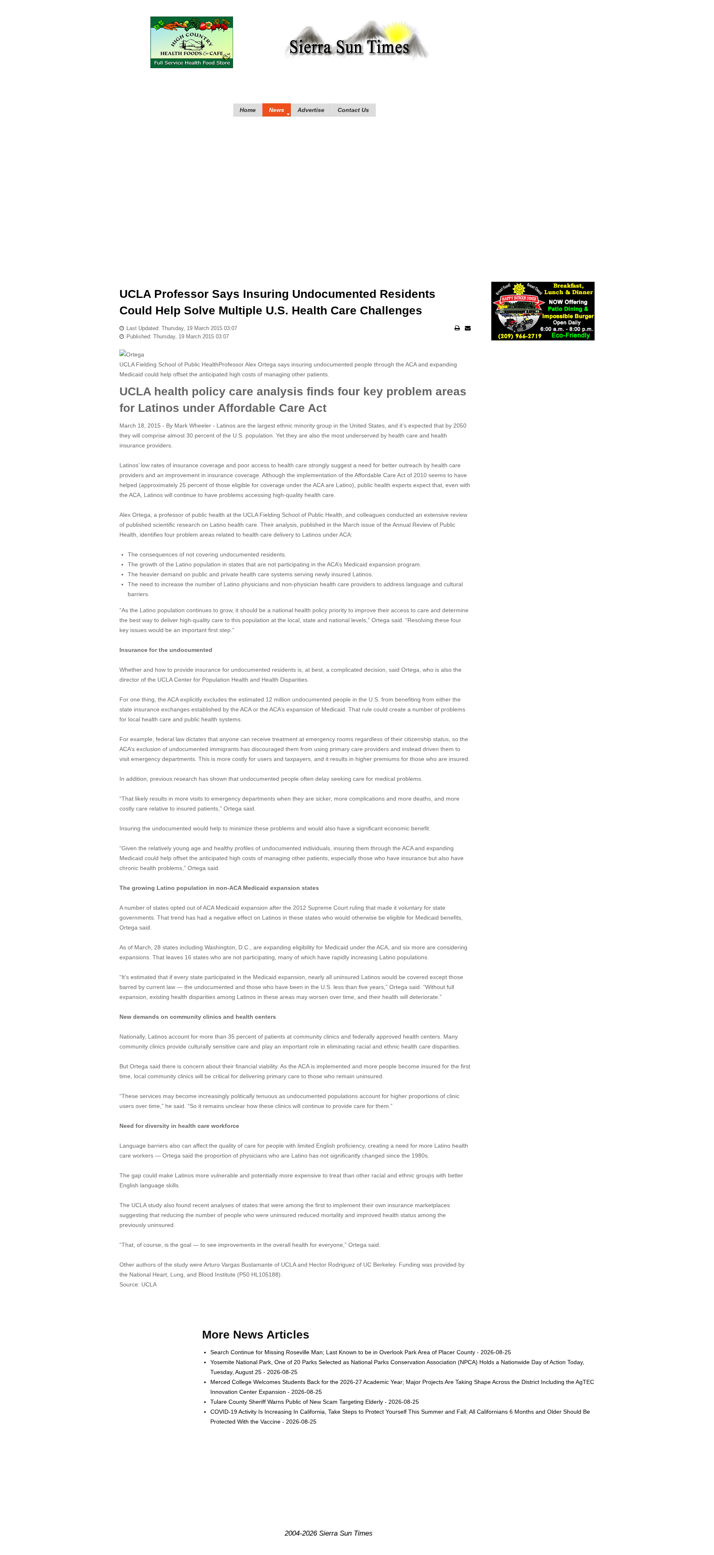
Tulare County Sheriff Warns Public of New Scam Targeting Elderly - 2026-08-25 (314, 1401)
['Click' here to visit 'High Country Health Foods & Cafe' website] (191, 42)
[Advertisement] (357, 191)
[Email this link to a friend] (468, 328)
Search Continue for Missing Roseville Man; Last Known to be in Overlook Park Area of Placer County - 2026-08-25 (360, 1352)
